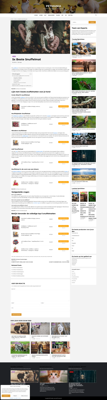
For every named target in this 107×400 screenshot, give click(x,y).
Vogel (74, 117)
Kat (45, 15)
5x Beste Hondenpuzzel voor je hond (59, 261)
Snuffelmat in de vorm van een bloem (20, 82)
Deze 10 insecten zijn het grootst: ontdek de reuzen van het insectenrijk (85, 211)
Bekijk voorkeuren (24, 395)
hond (14, 256)
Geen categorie (76, 134)
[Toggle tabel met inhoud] (30, 74)
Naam (12, 302)
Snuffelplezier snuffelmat (18, 115)
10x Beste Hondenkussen (21, 189)
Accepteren (6, 395)
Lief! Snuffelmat (16, 81)
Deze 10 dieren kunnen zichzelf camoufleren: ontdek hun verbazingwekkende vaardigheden (81, 111)
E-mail (42, 302)
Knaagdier (51, 15)
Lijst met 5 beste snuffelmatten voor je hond (20, 75)
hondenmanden (39, 151)
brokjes (66, 171)
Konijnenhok (74, 262)
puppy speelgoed (26, 256)
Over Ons (73, 273)
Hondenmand (74, 260)
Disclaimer (74, 280)
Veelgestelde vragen (16, 84)
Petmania (53, 6)
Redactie (14, 357)
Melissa (15, 62)
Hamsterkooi (74, 259)
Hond (41, 15)
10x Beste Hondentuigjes (21, 259)
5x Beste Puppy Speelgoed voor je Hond (22, 261)
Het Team (74, 275)
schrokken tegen (36, 203)
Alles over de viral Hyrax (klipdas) (81, 55)
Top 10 (74, 79)
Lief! (17, 151)
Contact (73, 282)
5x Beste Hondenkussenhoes (18, 275)
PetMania (75, 57)
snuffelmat (15, 67)
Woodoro (55, 132)
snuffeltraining (25, 135)
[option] (75, 209)
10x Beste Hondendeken (21, 88)
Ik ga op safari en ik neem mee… (80, 181)
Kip (62, 15)
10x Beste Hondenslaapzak (21, 210)
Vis (66, 15)
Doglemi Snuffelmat (17, 171)
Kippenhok (74, 263)
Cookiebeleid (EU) (75, 235)
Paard (58, 15)
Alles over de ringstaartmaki (80, 146)
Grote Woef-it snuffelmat (18, 77)
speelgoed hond (44, 256)
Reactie (13, 289)
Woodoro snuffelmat (17, 79)
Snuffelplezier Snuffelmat (18, 78)
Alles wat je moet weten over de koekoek (83, 129)
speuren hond (49, 256)
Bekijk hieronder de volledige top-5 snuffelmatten (21, 85)
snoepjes (49, 115)
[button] (28, 386)
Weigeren (15, 395)
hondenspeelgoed (19, 256)
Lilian (13, 338)
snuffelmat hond (37, 256)
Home (36, 15)
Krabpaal (73, 264)
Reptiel (70, 15)
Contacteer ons (75, 233)
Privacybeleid (74, 278)
